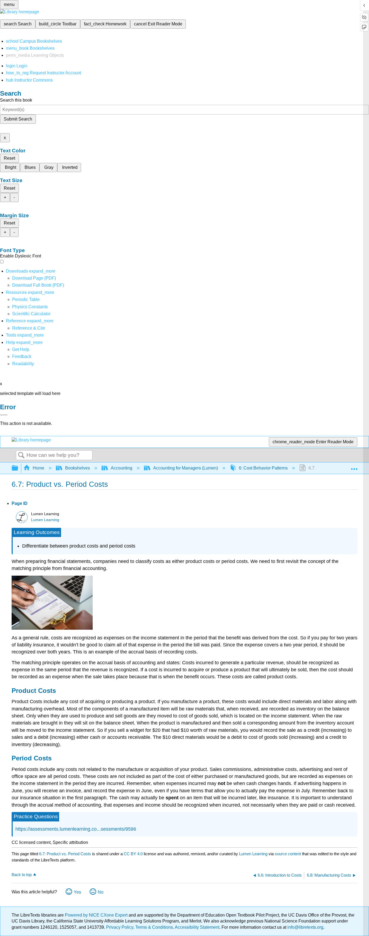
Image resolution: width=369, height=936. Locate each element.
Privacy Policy (119, 927)
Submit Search (18, 119)
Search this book (16, 100)
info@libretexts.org (304, 927)
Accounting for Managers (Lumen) (185, 468)
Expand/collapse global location (354, 466)
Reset (9, 158)
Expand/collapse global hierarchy (18, 468)
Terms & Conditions (154, 927)
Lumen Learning (45, 520)
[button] (21, 356)
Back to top (22, 874)
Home (38, 468)
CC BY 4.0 (133, 853)
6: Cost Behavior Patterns (263, 468)
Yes (77, 892)
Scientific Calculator (31, 313)
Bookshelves (77, 468)
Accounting (121, 468)
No (100, 892)
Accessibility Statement (197, 927)
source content (288, 853)
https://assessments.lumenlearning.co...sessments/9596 (75, 829)
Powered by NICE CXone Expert (97, 915)
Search (21, 455)
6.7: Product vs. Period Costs (65, 853)
